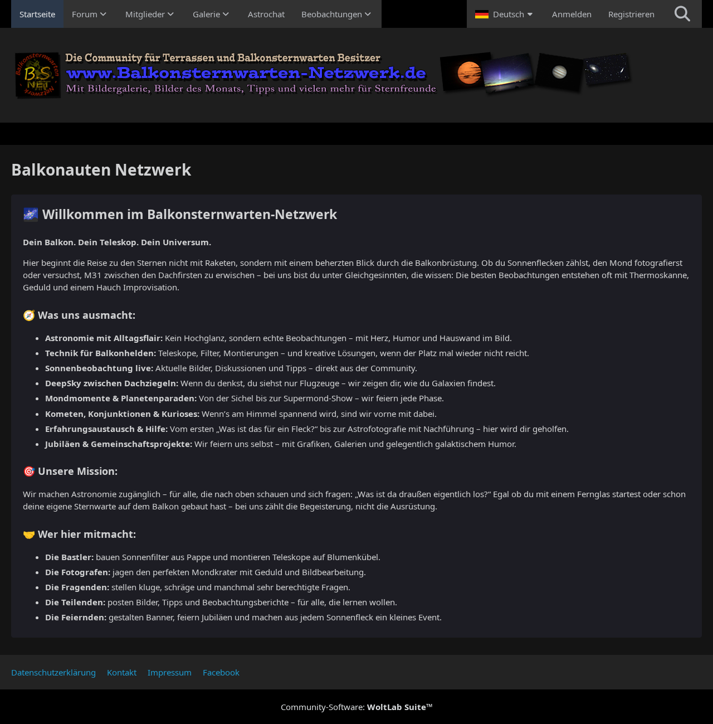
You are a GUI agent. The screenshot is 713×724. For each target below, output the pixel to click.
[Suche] (682, 14)
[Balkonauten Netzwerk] (356, 75)
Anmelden (572, 14)
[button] (505, 14)
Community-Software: (357, 706)
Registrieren (631, 14)
